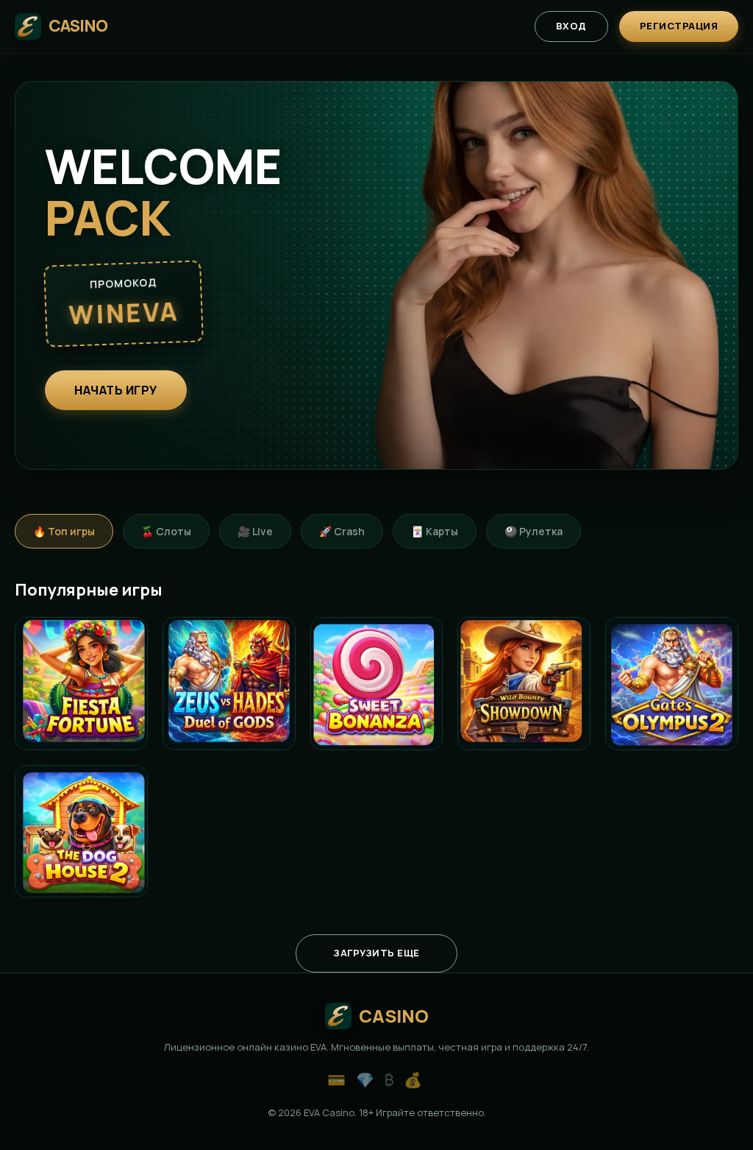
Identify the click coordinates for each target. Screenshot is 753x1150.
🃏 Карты (434, 531)
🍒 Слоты (166, 531)
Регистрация (679, 25)
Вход (571, 25)
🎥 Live (255, 531)
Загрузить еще (376, 952)
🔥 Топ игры (64, 531)
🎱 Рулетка (533, 531)
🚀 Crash (342, 531)
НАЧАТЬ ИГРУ (115, 390)
